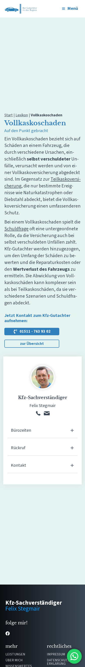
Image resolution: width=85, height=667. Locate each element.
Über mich (14, 660)
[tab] (42, 430)
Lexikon (21, 115)
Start (8, 115)
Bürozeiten (21, 430)
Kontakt (18, 465)
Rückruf (18, 448)
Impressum (56, 655)
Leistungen (15, 655)
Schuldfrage (16, 228)
